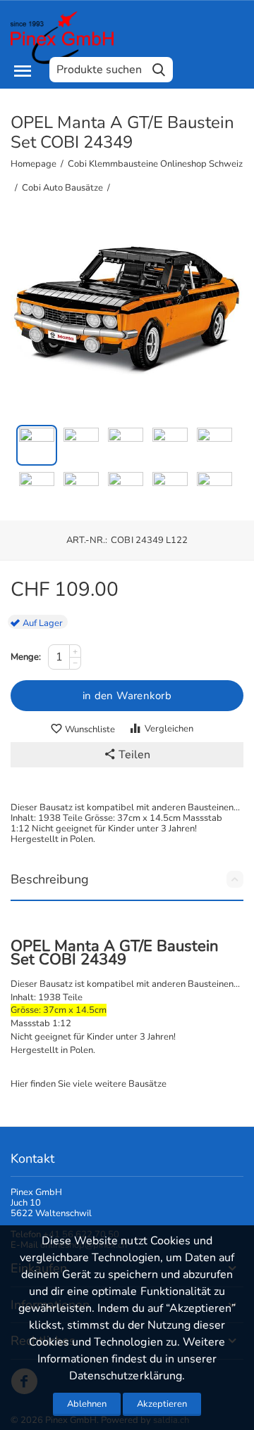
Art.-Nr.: (86, 540)
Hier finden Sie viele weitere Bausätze (89, 1084)
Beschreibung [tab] (50, 879)
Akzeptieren (162, 1404)
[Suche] (159, 70)
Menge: (26, 657)
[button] (127, 754)
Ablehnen (87, 1404)
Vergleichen (169, 728)
